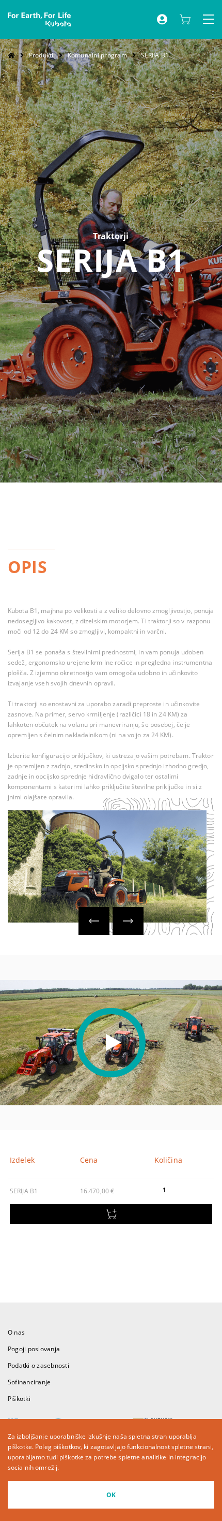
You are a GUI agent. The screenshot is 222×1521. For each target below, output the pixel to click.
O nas (16, 1332)
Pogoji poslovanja (34, 1348)
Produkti (41, 55)
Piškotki (19, 1398)
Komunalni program (97, 55)
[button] (93, 921)
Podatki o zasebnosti (38, 1365)
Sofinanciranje (29, 1382)
